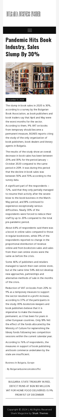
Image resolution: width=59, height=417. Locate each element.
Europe (31, 362)
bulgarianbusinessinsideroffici (25, 369)
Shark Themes (40, 413)
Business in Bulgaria (16, 362)
